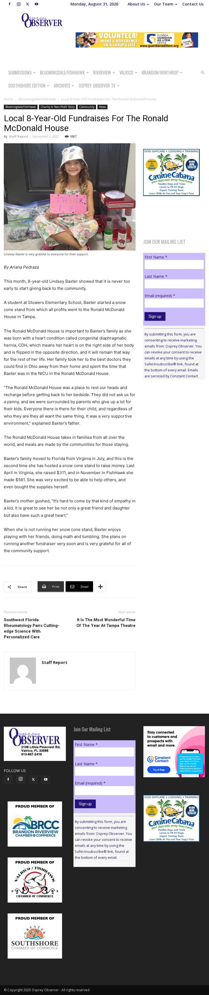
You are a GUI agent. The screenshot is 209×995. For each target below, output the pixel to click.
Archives (62, 85)
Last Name (156, 276)
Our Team (163, 4)
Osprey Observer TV (97, 85)
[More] (100, 586)
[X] (27, 4)
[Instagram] (18, 4)
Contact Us (193, 4)
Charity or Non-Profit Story (58, 107)
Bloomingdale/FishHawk (62, 72)
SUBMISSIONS (20, 72)
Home (8, 99)
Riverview (102, 72)
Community (86, 107)
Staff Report (18, 136)
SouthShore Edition (26, 85)
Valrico (126, 72)
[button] (202, 72)
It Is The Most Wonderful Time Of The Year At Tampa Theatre (106, 622)
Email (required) (160, 295)
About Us (136, 4)
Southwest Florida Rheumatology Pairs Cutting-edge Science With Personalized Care (31, 628)
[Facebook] (9, 4)
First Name (156, 257)
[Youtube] (36, 4)
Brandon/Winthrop (160, 72)
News (102, 107)
